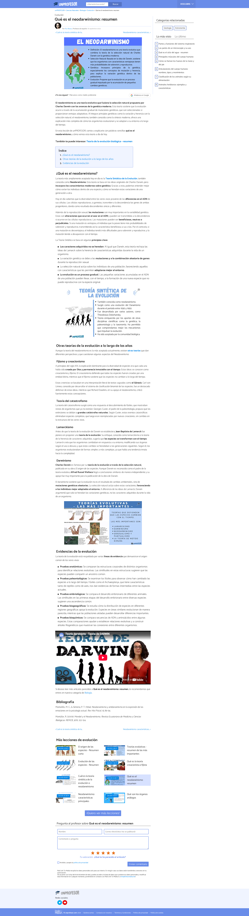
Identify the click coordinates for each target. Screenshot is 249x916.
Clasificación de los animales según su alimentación (175, 78)
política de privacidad (81, 862)
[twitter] (59, 902)
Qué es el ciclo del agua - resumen (173, 52)
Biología (83, 10)
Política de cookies (157, 913)
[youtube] (65, 902)
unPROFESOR (60, 10)
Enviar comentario (138, 864)
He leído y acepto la (74, 863)
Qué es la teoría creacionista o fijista (137, 763)
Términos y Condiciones (122, 913)
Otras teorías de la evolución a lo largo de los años (88, 159)
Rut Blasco (68, 28)
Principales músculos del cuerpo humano (176, 57)
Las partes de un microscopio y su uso (175, 48)
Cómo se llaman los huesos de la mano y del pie (176, 62)
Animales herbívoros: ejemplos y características (172, 86)
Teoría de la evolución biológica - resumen (109, 141)
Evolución (90, 10)
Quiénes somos (88, 913)
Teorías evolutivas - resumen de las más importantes (137, 750)
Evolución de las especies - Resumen (88, 763)
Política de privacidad (140, 913)
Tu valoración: (86, 857)
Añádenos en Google (141, 95)
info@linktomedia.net (128, 876)
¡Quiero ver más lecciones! (103, 813)
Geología (167, 28)
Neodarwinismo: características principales (86, 798)
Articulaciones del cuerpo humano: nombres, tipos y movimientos (173, 70)
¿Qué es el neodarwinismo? (76, 155)
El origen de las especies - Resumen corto (88, 750)
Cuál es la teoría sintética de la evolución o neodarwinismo (86, 781)
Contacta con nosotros (104, 913)
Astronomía (180, 28)
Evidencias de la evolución (76, 163)
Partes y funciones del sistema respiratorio (177, 44)
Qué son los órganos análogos (137, 796)
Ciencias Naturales (72, 10)
